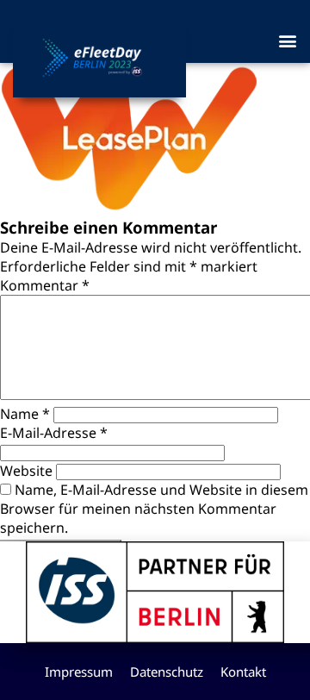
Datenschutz (166, 671)
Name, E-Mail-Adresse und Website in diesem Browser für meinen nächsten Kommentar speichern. (154, 508)
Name (25, 413)
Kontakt (243, 671)
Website (26, 470)
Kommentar (45, 285)
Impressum (79, 671)
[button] (287, 40)
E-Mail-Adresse (54, 432)
